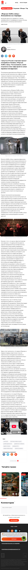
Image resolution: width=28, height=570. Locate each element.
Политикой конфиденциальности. (14, 536)
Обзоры (22, 8)
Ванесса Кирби (19, 448)
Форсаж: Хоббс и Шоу (15, 441)
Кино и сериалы (7, 8)
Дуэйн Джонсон (8, 443)
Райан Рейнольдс (8, 448)
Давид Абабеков (11, 49)
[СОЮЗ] (3, 555)
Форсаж (6, 441)
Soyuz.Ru (2, 2)
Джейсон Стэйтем (19, 443)
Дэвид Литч (15, 446)
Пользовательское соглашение (11, 543)
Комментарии (14, 460)
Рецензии (16, 8)
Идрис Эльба (7, 446)
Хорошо (14, 539)
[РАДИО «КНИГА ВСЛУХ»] (24, 538)
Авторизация (14, 520)
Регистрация (23, 2)
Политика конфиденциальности (11, 549)
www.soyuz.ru (20, 559)
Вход (16, 2)
